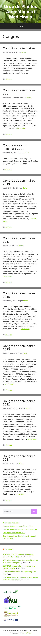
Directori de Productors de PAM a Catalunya (20, 529)
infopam (9, 549)
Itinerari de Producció (11, 523)
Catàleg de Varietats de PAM (14, 533)
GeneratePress (25, 633)
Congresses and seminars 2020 (15, 146)
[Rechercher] (34, 511)
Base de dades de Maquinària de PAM (17, 526)
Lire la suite (20, 128)
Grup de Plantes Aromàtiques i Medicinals (20, 12)
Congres (8, 79)
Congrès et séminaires (19, 48)
